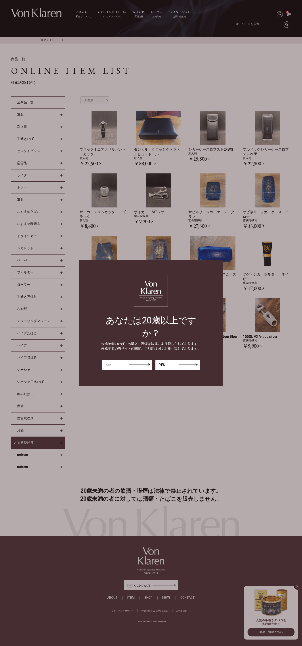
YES (162, 365)
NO (108, 365)
